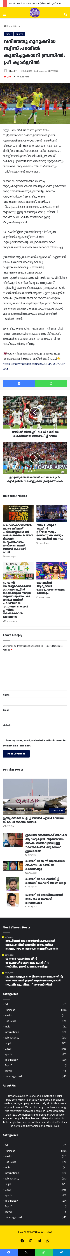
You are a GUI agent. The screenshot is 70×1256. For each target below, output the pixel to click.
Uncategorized (13, 1076)
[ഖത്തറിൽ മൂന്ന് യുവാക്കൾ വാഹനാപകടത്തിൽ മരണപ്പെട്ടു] (13, 866)
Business (10, 1010)
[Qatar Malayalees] (35, 12)
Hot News (10, 1021)
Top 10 (8, 1065)
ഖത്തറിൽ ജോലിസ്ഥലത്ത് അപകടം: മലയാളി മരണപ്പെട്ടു (44, 899)
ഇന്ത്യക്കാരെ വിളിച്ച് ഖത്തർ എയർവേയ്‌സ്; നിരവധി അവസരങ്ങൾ (34, 820)
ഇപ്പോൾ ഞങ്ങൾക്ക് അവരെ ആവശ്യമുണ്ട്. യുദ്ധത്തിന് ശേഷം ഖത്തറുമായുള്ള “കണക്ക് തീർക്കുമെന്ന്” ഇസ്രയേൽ (46, 843)
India (7, 1027)
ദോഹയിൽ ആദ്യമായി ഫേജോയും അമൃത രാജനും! (50, 588)
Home (9, 26)
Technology (11, 1060)
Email (6, 710)
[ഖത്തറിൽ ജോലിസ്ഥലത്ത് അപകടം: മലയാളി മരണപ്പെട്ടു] (13, 899)
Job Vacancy (12, 1038)
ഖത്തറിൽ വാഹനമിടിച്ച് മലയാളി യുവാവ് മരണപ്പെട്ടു (46, 881)
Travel (8, 1071)
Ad (6, 1004)
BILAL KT (12, 71)
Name (6, 695)
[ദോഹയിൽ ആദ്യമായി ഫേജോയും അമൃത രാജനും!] (51, 570)
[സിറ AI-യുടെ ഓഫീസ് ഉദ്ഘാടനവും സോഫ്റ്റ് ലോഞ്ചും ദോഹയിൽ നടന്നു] (51, 513)
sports (19, 34)
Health (8, 1015)
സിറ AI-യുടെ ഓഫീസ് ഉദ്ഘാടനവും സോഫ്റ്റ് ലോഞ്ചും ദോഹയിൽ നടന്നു (49, 532)
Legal (8, 1043)
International (12, 1032)
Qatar (17, 26)
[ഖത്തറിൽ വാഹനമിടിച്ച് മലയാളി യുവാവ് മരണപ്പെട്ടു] (13, 884)
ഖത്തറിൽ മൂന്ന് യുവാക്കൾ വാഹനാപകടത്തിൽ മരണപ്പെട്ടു (45, 865)
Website (7, 725)
